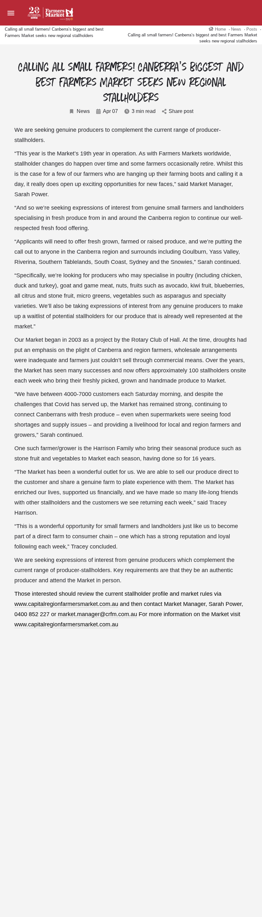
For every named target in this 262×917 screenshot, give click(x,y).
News (83, 111)
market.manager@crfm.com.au (97, 614)
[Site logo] (51, 13)
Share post (181, 111)
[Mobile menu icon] (10, 13)
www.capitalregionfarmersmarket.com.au (66, 604)
